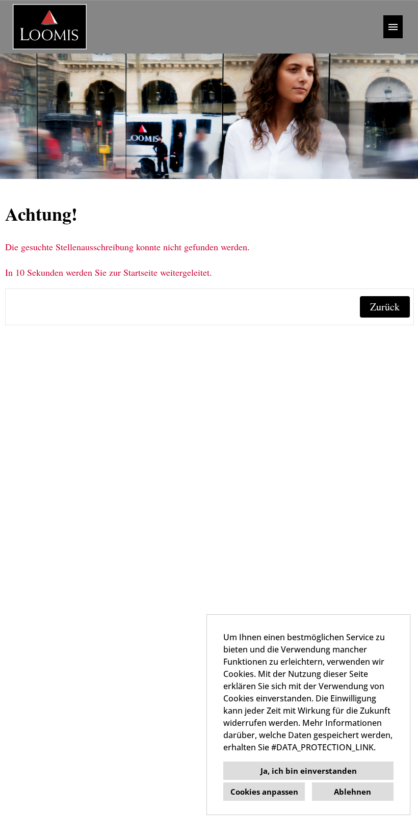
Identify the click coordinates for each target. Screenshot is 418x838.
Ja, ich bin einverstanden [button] (308, 771)
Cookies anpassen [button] (264, 792)
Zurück (385, 306)
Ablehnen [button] (352, 792)
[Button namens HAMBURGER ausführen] (393, 26)
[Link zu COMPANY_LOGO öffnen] (50, 27)
